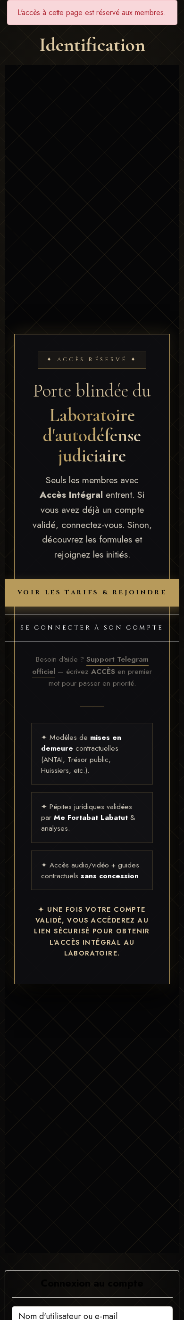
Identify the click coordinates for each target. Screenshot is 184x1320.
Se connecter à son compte (92, 628)
